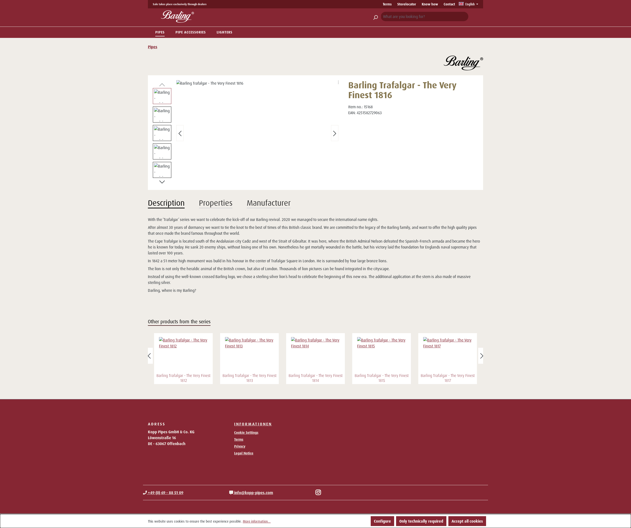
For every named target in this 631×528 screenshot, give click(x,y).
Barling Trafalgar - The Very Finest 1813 (250, 378)
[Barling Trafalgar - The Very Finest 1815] (381, 354)
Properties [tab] (215, 203)
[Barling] (463, 63)
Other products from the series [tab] (179, 321)
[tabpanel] (315, 255)
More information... (257, 521)
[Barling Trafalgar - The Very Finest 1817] (447, 354)
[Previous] (180, 133)
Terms (387, 4)
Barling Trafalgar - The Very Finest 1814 (316, 378)
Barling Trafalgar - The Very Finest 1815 (382, 378)
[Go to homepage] (177, 16)
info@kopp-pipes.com (253, 492)
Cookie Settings (246, 432)
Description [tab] (166, 203)
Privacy (239, 446)
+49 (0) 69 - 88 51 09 (165, 492)
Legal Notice (243, 453)
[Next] (334, 133)
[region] (245, 133)
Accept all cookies (467, 521)
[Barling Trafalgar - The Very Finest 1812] (183, 354)
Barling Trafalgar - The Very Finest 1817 (448, 378)
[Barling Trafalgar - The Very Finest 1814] (315, 354)
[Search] (375, 16)
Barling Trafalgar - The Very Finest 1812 (183, 378)
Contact (449, 4)
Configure (382, 521)
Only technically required (421, 521)
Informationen (253, 423)
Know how (430, 4)
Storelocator (406, 4)
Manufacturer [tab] (269, 203)
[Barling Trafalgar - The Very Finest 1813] (249, 354)
